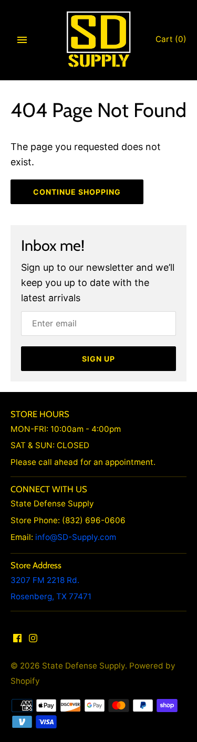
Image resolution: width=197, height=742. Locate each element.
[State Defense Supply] (98, 39)
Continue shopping (77, 191)
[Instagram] (33, 640)
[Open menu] (22, 39)
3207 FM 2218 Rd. (45, 580)
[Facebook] (17, 640)
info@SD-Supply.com (75, 537)
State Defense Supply (83, 666)
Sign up (98, 358)
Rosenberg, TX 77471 (51, 596)
